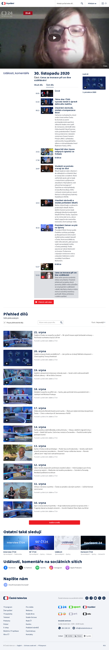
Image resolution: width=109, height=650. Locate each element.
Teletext (6, 617)
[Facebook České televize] (91, 598)
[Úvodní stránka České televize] (15, 598)
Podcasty (6, 621)
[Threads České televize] (104, 598)
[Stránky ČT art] (73, 614)
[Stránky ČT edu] (87, 614)
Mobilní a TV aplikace (11, 631)
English (19, 645)
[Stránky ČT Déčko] (62, 614)
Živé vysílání (7, 610)
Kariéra (28, 624)
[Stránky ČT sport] (74, 608)
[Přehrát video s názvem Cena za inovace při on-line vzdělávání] (54, 38)
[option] (68, 636)
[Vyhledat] (61, 322)
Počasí (5, 624)
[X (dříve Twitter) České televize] (99, 598)
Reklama (29, 610)
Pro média (29, 607)
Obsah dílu (38, 85)
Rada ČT (29, 621)
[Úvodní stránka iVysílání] (10, 3)
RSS (104, 645)
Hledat (82, 3)
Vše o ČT (6, 634)
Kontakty (29, 634)
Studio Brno (30, 614)
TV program (7, 607)
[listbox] (78, 636)
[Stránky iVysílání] (89, 608)
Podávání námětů (32, 627)
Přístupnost (42, 645)
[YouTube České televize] (95, 598)
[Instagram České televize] (87, 598)
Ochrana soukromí (30, 645)
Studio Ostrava (31, 617)
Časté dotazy (30, 631)
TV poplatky (7, 614)
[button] (54, 38)
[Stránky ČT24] (62, 608)
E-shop (6, 627)
